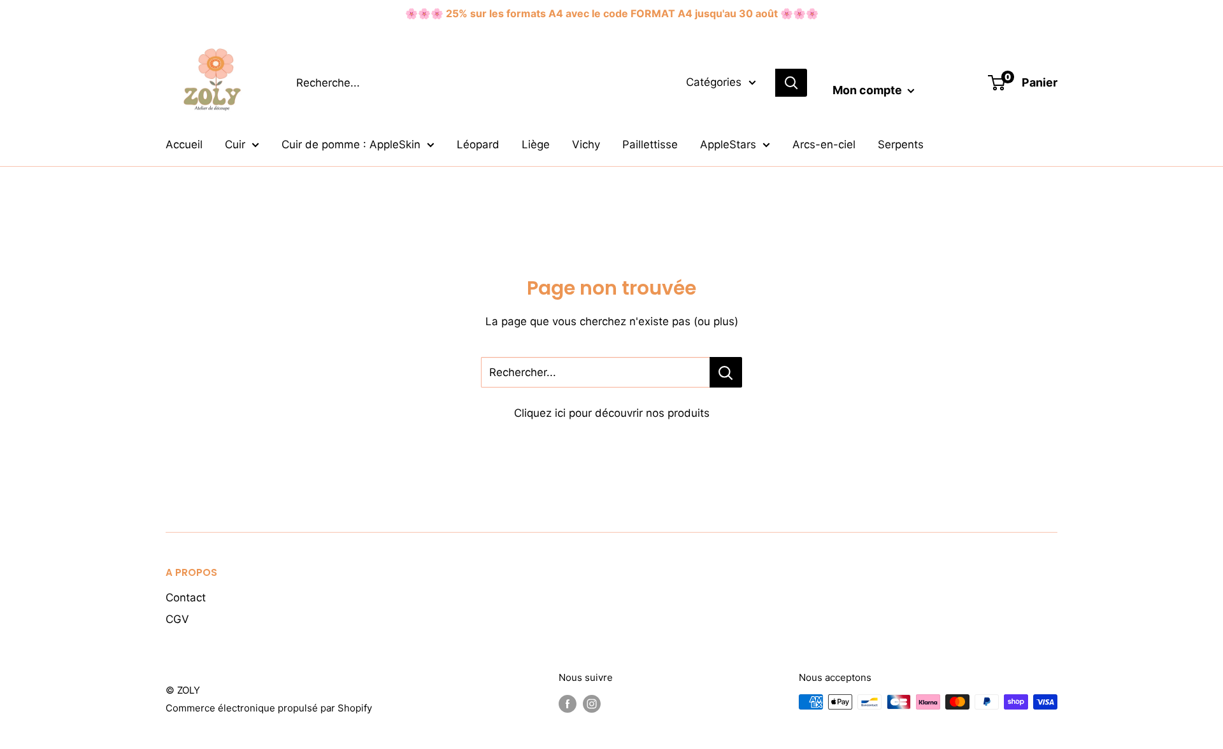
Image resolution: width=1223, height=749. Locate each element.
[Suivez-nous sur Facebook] (567, 703)
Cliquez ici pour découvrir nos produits (612, 413)
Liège (536, 144)
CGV (177, 619)
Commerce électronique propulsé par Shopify (269, 708)
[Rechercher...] (726, 372)
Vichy (586, 144)
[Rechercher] (791, 83)
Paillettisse (650, 144)
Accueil (184, 144)
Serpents (901, 144)
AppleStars (728, 144)
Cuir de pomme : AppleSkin (351, 144)
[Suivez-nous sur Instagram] (592, 703)
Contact (186, 597)
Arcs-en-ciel (823, 144)
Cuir (235, 144)
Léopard (478, 144)
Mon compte (869, 90)
